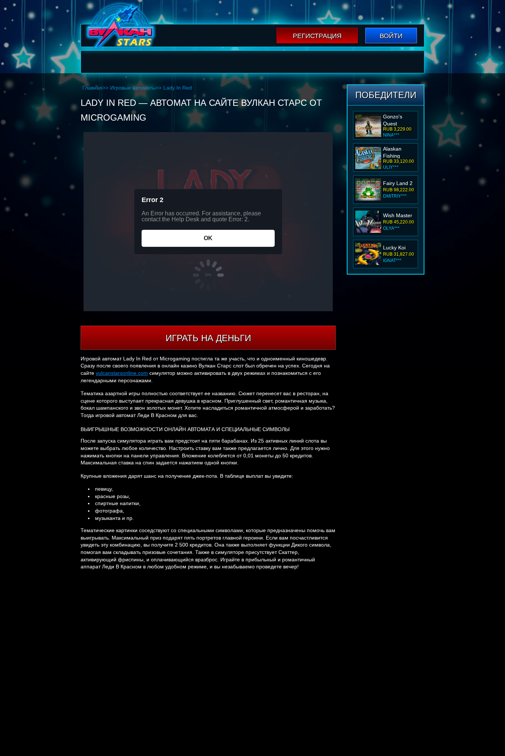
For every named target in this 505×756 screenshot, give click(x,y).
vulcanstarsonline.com (122, 373)
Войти (391, 36)
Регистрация (317, 36)
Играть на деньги (208, 338)
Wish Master (397, 215)
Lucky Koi (394, 248)
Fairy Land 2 (398, 183)
